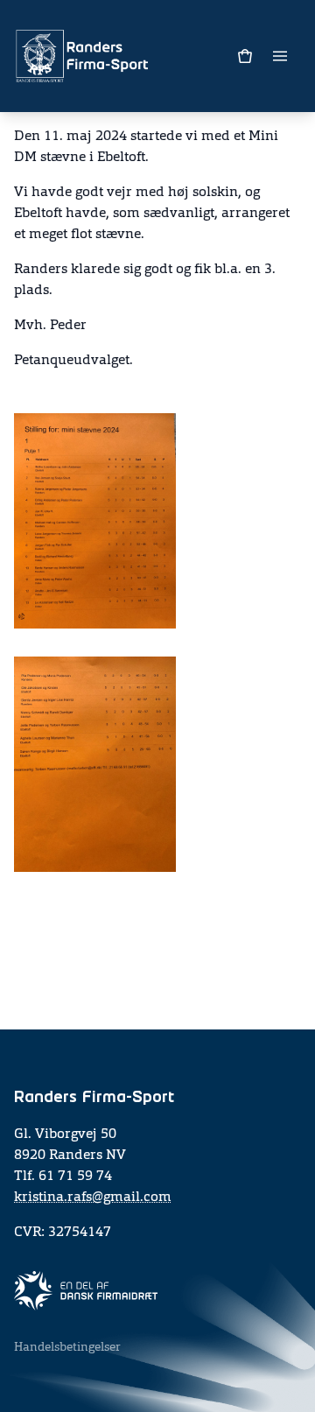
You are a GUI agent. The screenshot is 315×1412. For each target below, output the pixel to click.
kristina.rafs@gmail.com (93, 1198)
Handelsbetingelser (67, 1347)
